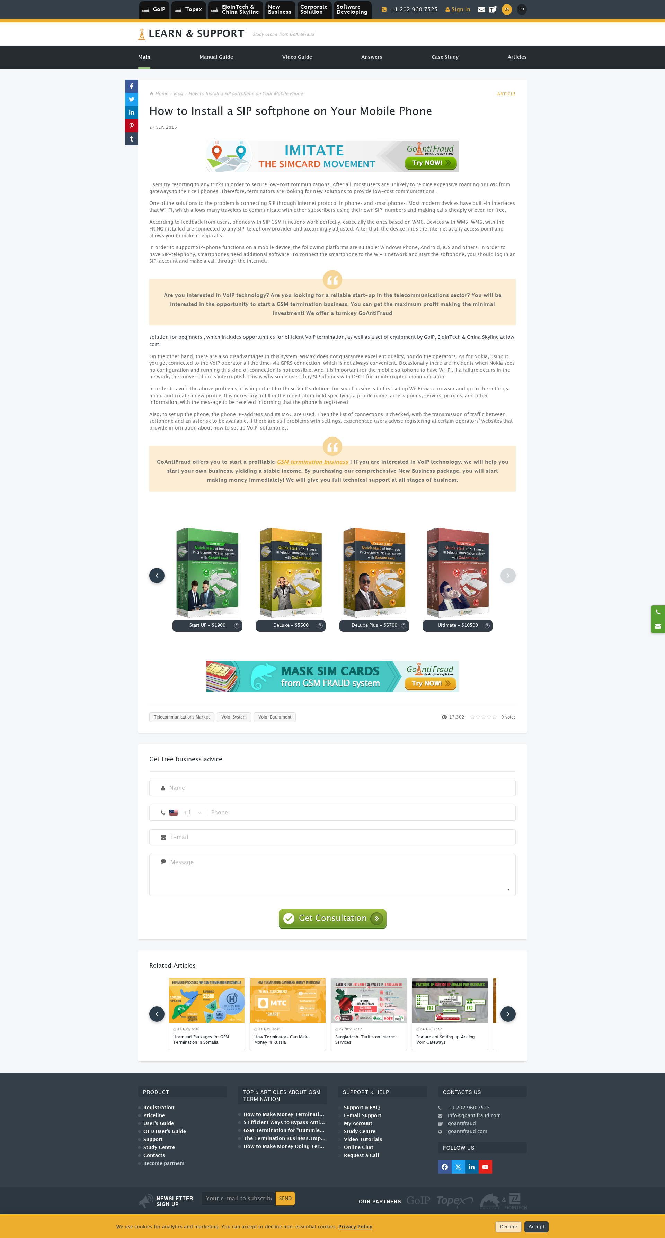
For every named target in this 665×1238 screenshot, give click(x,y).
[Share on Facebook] (131, 86)
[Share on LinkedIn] (131, 112)
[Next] (508, 1014)
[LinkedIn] (472, 1167)
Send (285, 1198)
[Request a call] (658, 612)
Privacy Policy (355, 1227)
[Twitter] (458, 1167)
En (507, 9)
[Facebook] (445, 1167)
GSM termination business (312, 462)
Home (161, 94)
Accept (536, 1227)
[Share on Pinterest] (131, 125)
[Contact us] (658, 626)
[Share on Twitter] (131, 99)
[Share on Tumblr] (131, 138)
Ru (522, 9)
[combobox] (186, 812)
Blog (178, 94)
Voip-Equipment (274, 717)
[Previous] (157, 575)
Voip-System (234, 717)
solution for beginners (175, 337)
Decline (508, 1227)
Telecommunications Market (182, 717)
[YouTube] (485, 1167)
